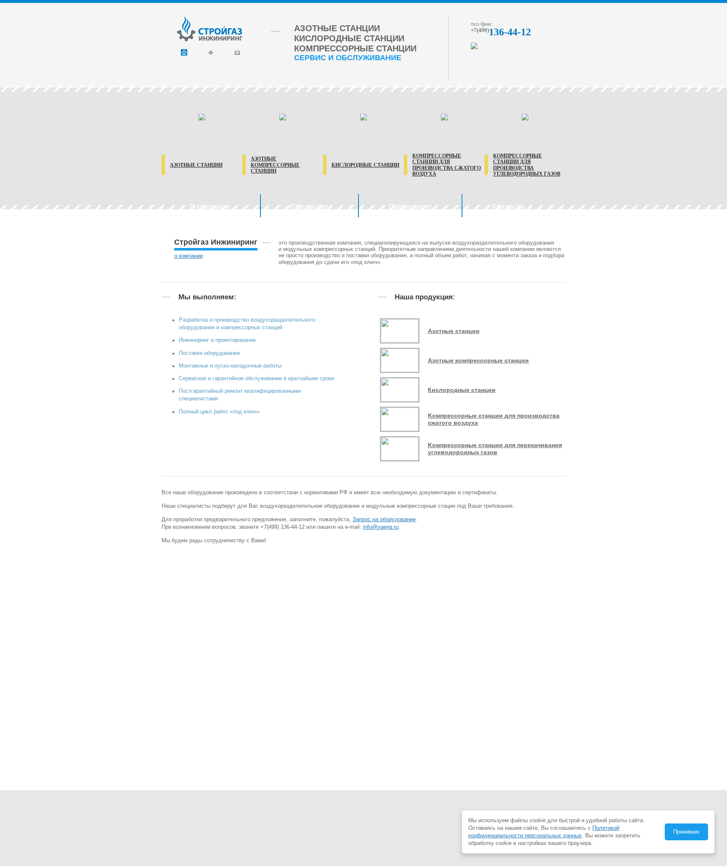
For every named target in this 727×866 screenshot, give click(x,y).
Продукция (309, 206)
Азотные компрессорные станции (275, 165)
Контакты (508, 206)
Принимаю (686, 832)
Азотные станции (196, 165)
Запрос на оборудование (384, 519)
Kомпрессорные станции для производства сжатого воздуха (494, 419)
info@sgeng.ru (380, 527)
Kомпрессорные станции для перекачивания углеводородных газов (495, 449)
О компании (210, 206)
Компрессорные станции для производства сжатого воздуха (446, 165)
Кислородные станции (365, 165)
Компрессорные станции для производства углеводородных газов (526, 165)
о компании (188, 256)
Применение (410, 206)
